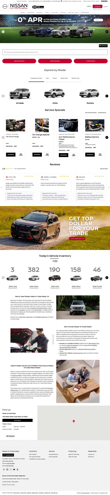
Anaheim (22, 310)
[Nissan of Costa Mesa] (16, 6)
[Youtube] (107, 1)
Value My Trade (72, 456)
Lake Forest (37, 310)
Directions (91, 456)
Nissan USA (47, 492)
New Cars (23, 317)
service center (17, 375)
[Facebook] (102, 1)
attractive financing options (87, 349)
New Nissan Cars (94, 343)
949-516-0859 (46, 1)
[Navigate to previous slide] (1, 31)
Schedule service (78, 353)
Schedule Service (102, 112)
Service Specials (53, 456)
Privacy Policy (16, 492)
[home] (87, 6)
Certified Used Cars (41, 317)
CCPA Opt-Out (54, 492)
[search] (90, 6)
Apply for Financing (73, 454)
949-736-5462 (56, 1)
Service (52, 451)
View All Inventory (54, 258)
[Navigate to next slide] (109, 31)
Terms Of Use (23, 492)
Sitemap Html (35, 492)
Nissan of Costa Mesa (7, 492)
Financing (72, 451)
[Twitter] (105, 1)
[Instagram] (103, 1)
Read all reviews (104, 168)
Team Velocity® (85, 493)
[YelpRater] (17, 469)
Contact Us (9, 455)
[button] (74, 421)
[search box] (55, 51)
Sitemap (29, 492)
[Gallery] (55, 31)
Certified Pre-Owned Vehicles (37, 459)
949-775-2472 (36, 1)
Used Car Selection (72, 345)
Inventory (33, 451)
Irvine (49, 308)
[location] (61, 1)
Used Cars (29, 317)
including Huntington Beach (38, 308)
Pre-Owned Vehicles (34, 456)
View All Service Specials (91, 112)
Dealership (92, 451)
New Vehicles (32, 454)
